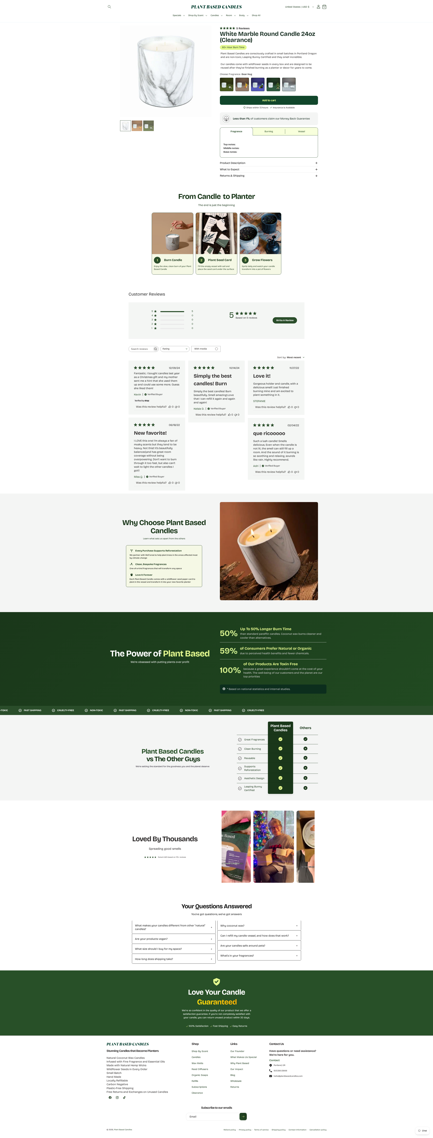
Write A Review (285, 320)
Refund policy (230, 1130)
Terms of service (261, 1130)
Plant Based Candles (123, 1130)
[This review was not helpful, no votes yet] (176, 406)
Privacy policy (245, 1130)
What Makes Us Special (243, 1057)
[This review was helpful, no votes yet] (170, 406)
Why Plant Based (239, 1063)
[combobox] (175, 349)
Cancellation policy (318, 1130)
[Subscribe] (243, 1116)
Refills (195, 1081)
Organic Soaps (200, 1075)
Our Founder (237, 1051)
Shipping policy (279, 1130)
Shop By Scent (200, 1051)
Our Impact (236, 1069)
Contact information (297, 1130)
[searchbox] (140, 349)
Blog (232, 1075)
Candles (196, 1057)
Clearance (197, 1092)
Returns (234, 1087)
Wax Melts (197, 1063)
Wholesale (236, 1081)
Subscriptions (199, 1087)
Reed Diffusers (200, 1069)
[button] (109, 6)
